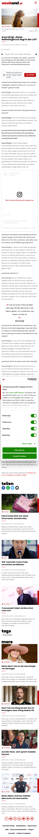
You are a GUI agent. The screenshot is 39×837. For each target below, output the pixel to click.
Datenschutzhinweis (18, 829)
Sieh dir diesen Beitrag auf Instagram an (19, 200)
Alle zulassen (19, 450)
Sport (5, 558)
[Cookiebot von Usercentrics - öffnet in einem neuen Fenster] (28, 379)
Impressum (32, 826)
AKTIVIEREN (30, 75)
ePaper (31, 829)
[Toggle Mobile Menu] (35, 2)
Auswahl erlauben (19, 456)
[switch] (34, 422)
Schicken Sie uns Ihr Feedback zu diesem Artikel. (19, 474)
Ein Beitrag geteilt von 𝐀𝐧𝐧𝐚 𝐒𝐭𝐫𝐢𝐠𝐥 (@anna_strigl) (19, 228)
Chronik (6, 512)
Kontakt (11, 833)
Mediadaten (21, 826)
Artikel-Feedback (24, 833)
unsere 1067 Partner (16, 393)
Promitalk (7, 26)
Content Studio (8, 826)
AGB (7, 829)
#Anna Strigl (7, 635)
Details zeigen (27, 444)
